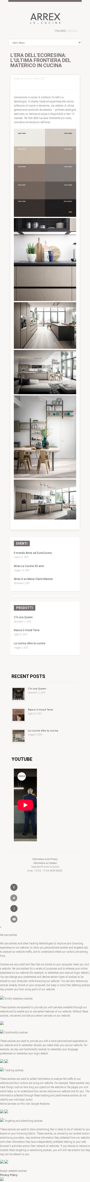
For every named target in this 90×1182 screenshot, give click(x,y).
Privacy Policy (9, 1175)
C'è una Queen (23, 617)
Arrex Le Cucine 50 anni (29, 566)
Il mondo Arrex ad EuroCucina (33, 553)
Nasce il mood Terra (26, 630)
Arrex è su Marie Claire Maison (33, 579)
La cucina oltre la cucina (29, 643)
